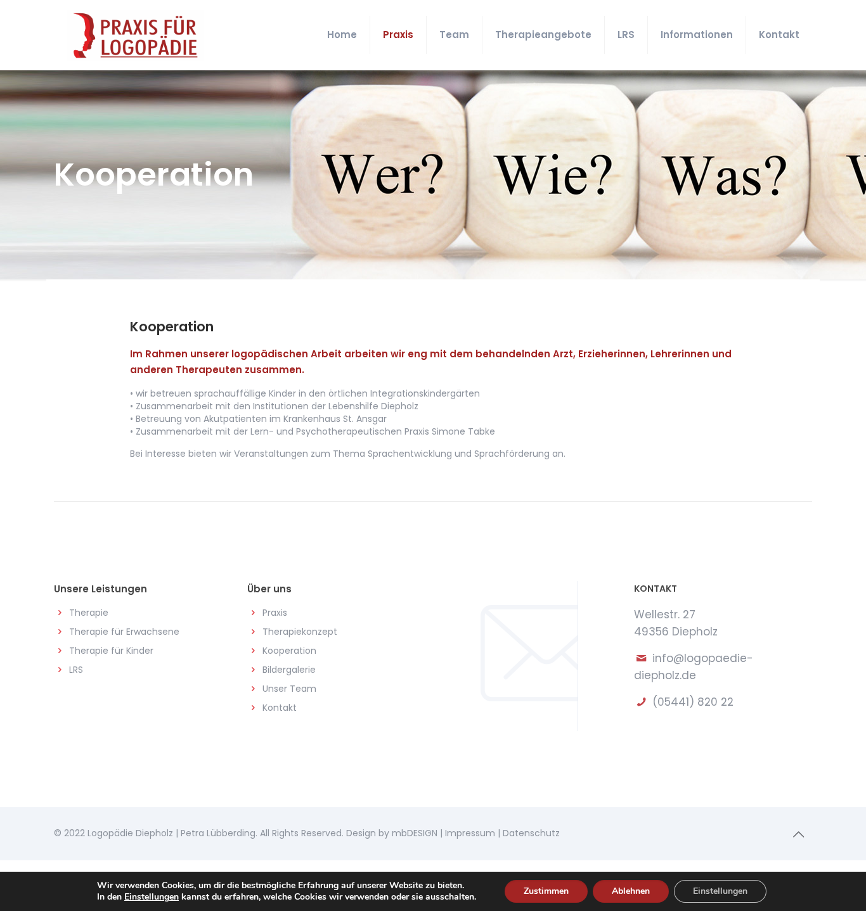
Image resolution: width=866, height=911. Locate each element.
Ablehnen (631, 891)
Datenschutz (531, 833)
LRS (76, 669)
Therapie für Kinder (111, 650)
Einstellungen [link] (151, 897)
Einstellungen (720, 891)
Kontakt (279, 707)
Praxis (274, 612)
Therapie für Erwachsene (124, 631)
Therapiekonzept (299, 631)
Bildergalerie (289, 669)
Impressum (470, 833)
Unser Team (289, 688)
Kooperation (289, 650)
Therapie (88, 612)
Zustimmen (546, 891)
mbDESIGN (414, 833)
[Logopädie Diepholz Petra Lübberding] (135, 35)
